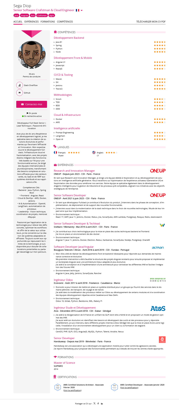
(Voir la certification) (72, 390)
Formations (66, 357)
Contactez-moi (33, 104)
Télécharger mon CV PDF (151, 21)
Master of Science (64, 362)
